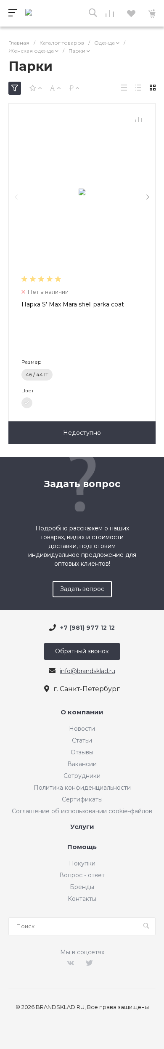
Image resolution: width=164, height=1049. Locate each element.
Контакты (82, 899)
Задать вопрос (82, 589)
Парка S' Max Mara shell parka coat (72, 304)
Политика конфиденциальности (82, 787)
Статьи (82, 740)
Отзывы (82, 752)
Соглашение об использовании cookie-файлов (82, 811)
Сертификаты (82, 799)
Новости (82, 728)
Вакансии (82, 764)
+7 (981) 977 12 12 (87, 627)
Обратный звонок (82, 651)
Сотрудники (82, 776)
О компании (82, 712)
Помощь (82, 847)
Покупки (82, 863)
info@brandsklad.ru (87, 671)
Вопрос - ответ (82, 875)
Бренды (82, 887)
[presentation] (16, 197)
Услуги (82, 827)
